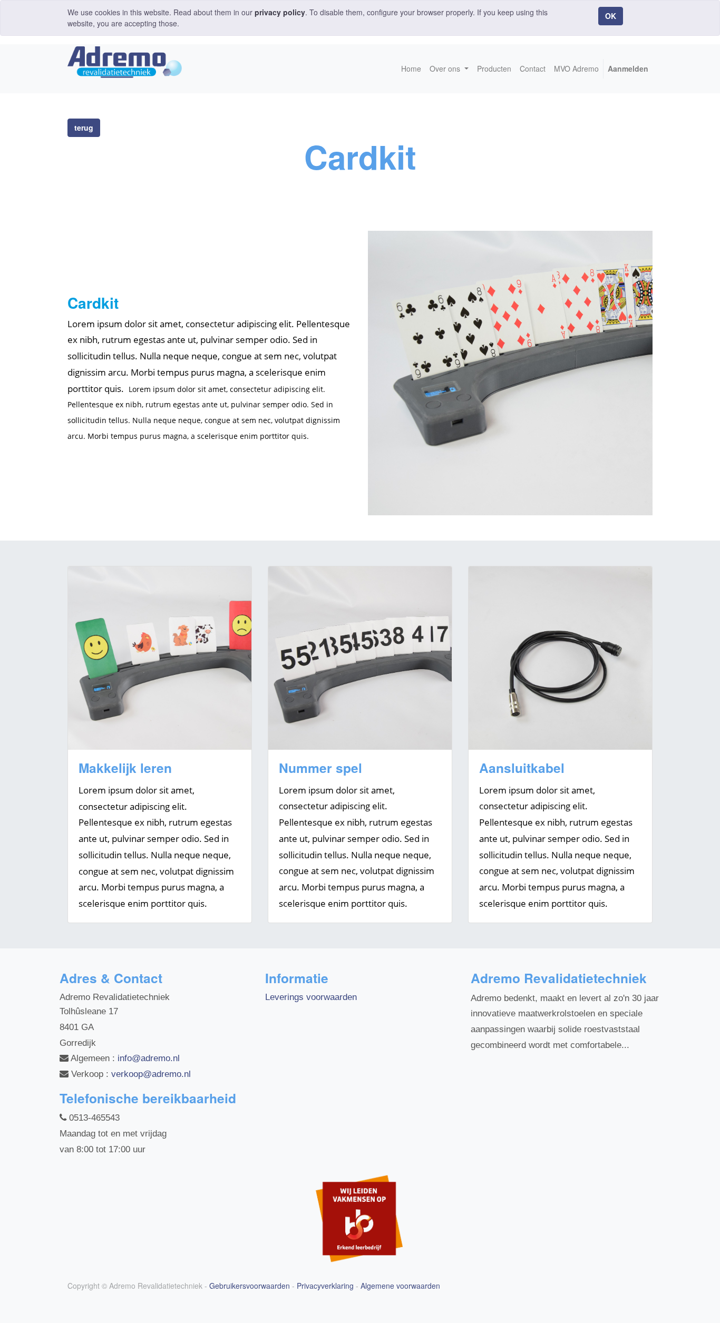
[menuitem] (411, 69)
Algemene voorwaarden (400, 1285)
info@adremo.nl (149, 1058)
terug (83, 127)
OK (610, 16)
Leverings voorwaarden (311, 997)
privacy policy (280, 12)
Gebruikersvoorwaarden (249, 1285)
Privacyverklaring (325, 1285)
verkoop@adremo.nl (151, 1074)
